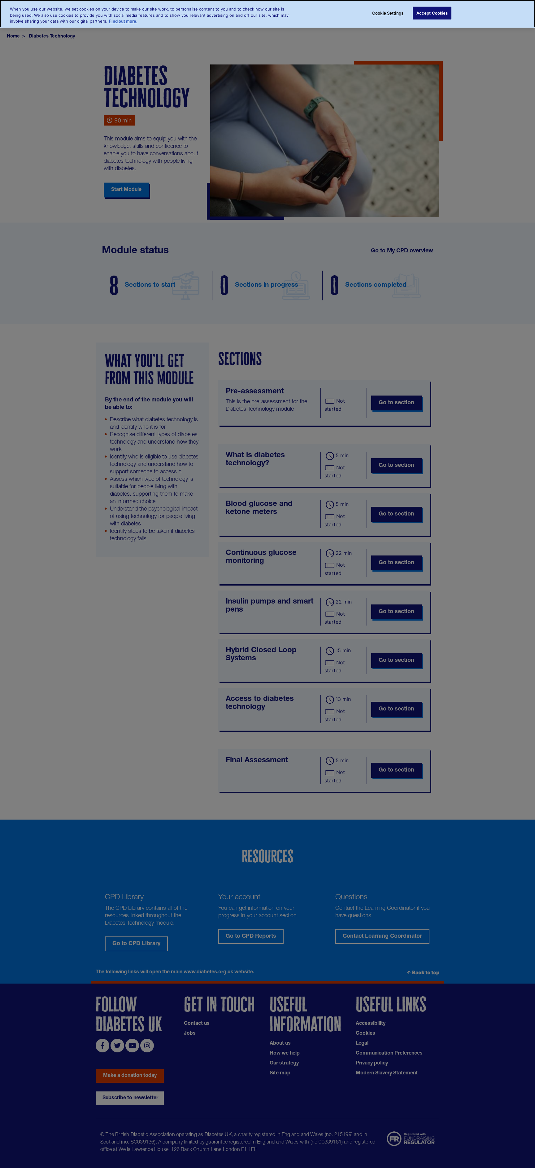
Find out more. (123, 21)
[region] (267, 14)
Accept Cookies (432, 13)
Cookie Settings (387, 13)
